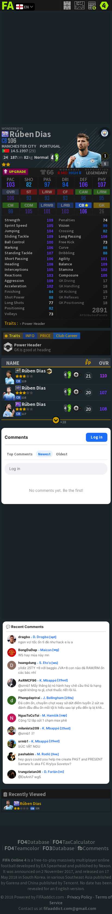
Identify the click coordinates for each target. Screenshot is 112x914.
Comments (92, 847)
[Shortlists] (76, 374)
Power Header (33, 323)
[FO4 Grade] (105, 163)
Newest (44, 454)
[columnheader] (41, 362)
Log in (96, 437)
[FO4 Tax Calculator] (92, 5)
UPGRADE (17, 171)
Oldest (61, 454)
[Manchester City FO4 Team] (104, 133)
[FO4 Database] (104, 5)
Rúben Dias (30, 133)
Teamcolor (21, 847)
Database (33, 841)
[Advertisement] (56, 68)
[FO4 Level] (105, 156)
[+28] (56, 420)
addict (8, 9)
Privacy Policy (79, 897)
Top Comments (20, 454)
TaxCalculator (73, 841)
